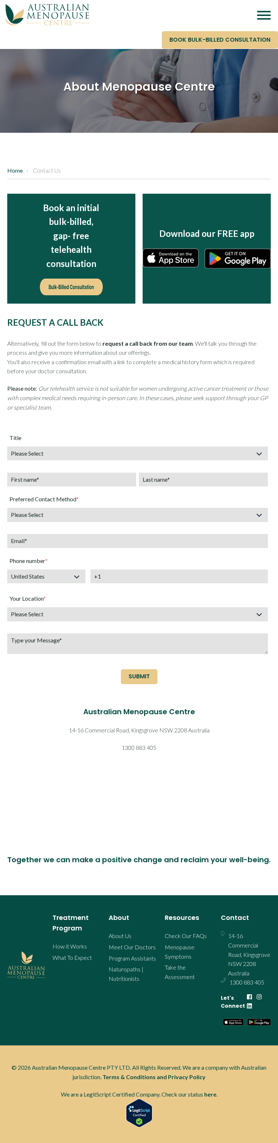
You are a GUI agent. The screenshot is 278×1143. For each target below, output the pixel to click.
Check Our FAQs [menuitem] (186, 935)
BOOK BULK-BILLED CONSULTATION (219, 40)
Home (15, 170)
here (210, 1094)
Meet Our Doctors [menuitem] (132, 946)
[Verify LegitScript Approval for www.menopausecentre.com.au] (139, 1113)
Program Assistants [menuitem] (132, 958)
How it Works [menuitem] (69, 946)
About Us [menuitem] (120, 935)
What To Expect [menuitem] (72, 957)
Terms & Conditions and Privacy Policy (154, 1076)
